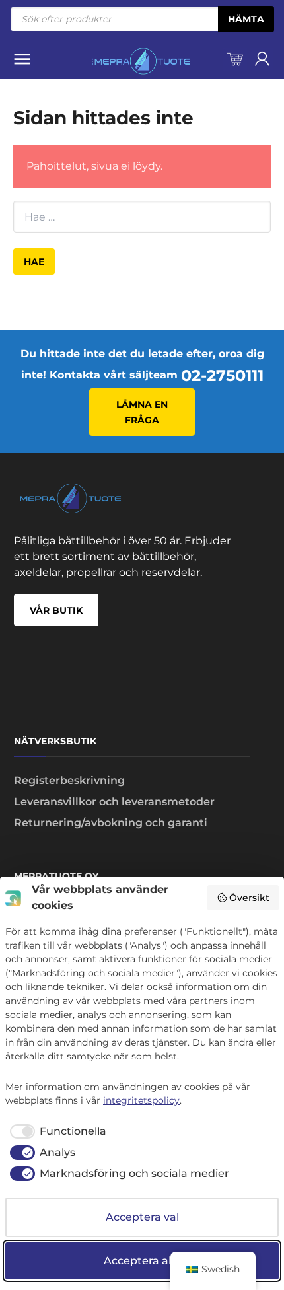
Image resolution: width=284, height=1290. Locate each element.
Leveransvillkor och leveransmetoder (114, 801)
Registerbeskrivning (69, 780)
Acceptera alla (142, 1260)
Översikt (249, 898)
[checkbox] (55, 1131)
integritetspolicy (141, 1100)
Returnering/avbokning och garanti (110, 822)
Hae (34, 262)
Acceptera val (142, 1217)
